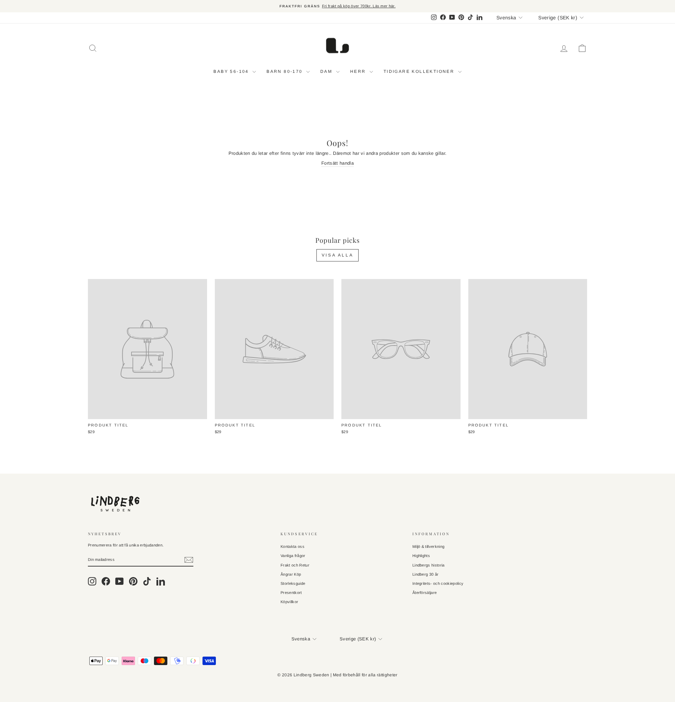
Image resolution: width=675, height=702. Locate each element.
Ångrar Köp (291, 574)
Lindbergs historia (428, 565)
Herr (359, 71)
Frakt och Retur (295, 565)
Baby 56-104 (232, 71)
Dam (327, 71)
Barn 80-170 (285, 71)
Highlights (421, 556)
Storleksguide (293, 583)
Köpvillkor (289, 602)
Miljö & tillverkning (428, 546)
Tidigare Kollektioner (420, 71)
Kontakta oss (292, 546)
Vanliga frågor (293, 556)
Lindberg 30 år (425, 574)
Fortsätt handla (337, 163)
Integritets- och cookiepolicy (437, 583)
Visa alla (337, 255)
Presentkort (291, 592)
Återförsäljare (424, 592)
